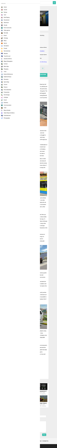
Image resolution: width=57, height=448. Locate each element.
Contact (5, 63)
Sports (5, 43)
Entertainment (7, 115)
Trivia (5, 71)
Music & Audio (7, 110)
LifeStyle (6, 97)
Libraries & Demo (8, 58)
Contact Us (45, 441)
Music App (6, 66)
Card (5, 14)
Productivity (6, 92)
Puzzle (5, 48)
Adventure (6, 22)
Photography (7, 118)
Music (5, 40)
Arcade (5, 25)
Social (5, 100)
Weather (6, 53)
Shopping (6, 69)
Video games (7, 30)
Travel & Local (7, 56)
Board (5, 35)
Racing (5, 12)
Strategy (6, 38)
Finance (5, 87)
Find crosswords (7, 27)
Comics (5, 84)
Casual (5, 9)
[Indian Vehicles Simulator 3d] (40, 398)
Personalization (7, 89)
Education (6, 79)
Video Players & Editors (9, 112)
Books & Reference (8, 74)
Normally (6, 32)
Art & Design (7, 94)
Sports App (6, 82)
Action (5, 7)
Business (6, 102)
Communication (7, 105)
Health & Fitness (7, 76)
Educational (6, 20)
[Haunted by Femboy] (40, 386)
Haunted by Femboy (44, 391)
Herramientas (7, 51)
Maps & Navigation (8, 61)
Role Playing (7, 17)
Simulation (6, 45)
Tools (5, 107)
